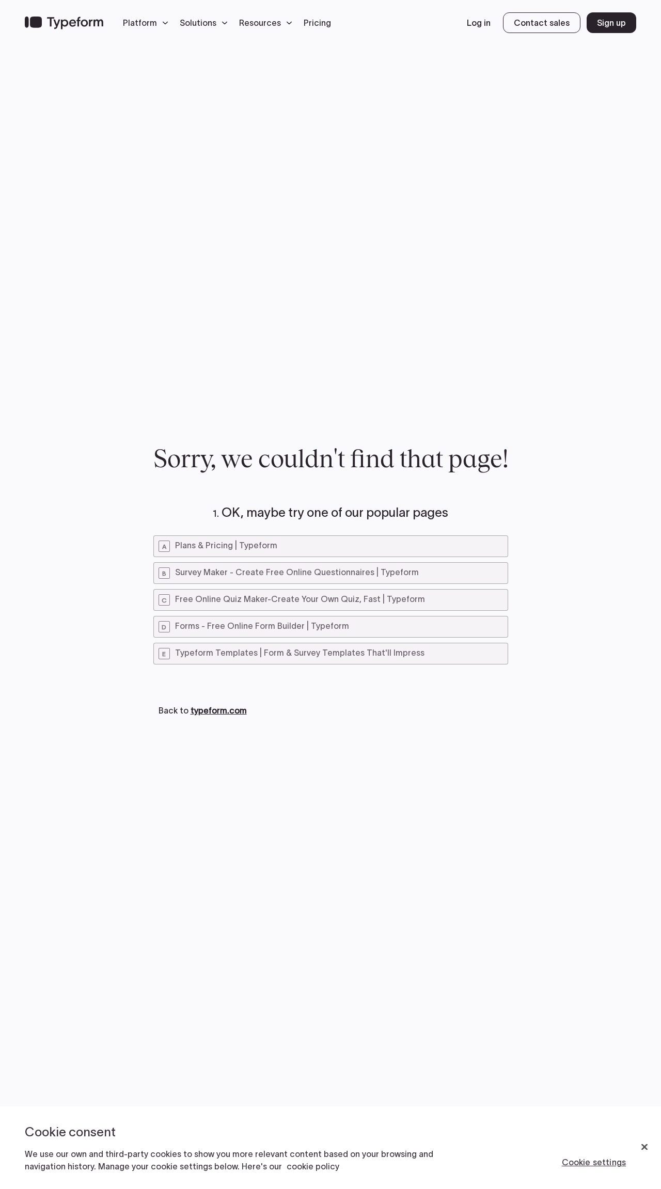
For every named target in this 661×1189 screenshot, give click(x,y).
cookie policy (313, 1166)
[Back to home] (64, 23)
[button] (148, 22)
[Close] (644, 1147)
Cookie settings (594, 1162)
